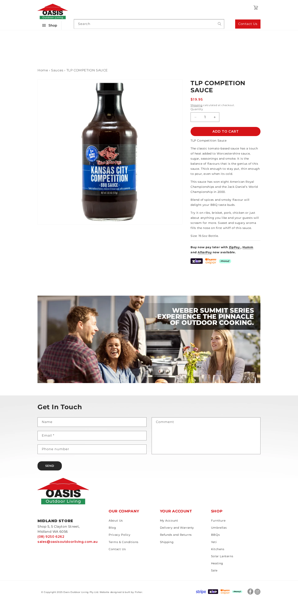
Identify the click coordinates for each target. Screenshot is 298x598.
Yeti (214, 542)
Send (49, 466)
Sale (214, 570)
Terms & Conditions (123, 542)
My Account (169, 520)
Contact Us (247, 24)
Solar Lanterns (222, 556)
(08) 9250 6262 (51, 537)
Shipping (197, 105)
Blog (112, 527)
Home (43, 70)
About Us (116, 520)
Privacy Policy (119, 535)
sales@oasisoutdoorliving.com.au (68, 542)
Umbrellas (219, 527)
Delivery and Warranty (177, 527)
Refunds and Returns (176, 535)
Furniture (218, 520)
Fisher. (139, 592)
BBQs (215, 535)
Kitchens (217, 549)
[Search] (219, 23)
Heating (217, 563)
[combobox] (149, 24)
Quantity (197, 109)
